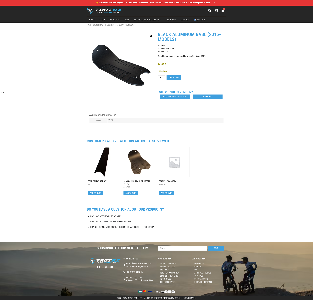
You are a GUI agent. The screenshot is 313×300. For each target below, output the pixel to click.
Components (98, 25)
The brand (171, 20)
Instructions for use (203, 282)
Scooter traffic (201, 279)
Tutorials (198, 276)
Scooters (115, 20)
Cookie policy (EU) (167, 282)
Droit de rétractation (169, 276)
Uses (127, 20)
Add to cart (173, 77)
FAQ (195, 270)
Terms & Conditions (168, 264)
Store (102, 20)
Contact (185, 20)
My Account (199, 264)
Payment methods (167, 267)
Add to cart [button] (95, 193)
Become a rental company (147, 20)
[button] (214, 2)
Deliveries (164, 270)
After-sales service (202, 273)
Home (92, 20)
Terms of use (165, 279)
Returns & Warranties (169, 273)
